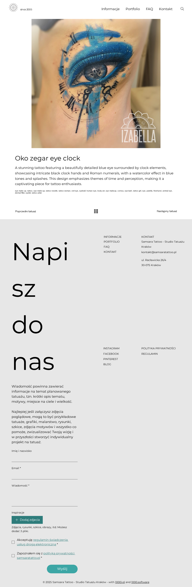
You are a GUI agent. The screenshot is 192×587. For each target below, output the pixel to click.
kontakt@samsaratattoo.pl (158, 252)
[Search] (182, 9)
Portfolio (112, 241)
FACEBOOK (111, 353)
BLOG (107, 364)
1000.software (140, 582)
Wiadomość (20, 485)
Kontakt (110, 251)
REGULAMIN (149, 353)
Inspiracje (18, 512)
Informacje (113, 236)
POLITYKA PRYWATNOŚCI (158, 348)
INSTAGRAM (111, 348)
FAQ (107, 246)
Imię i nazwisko (22, 451)
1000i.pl (120, 582)
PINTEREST (110, 359)
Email (16, 468)
